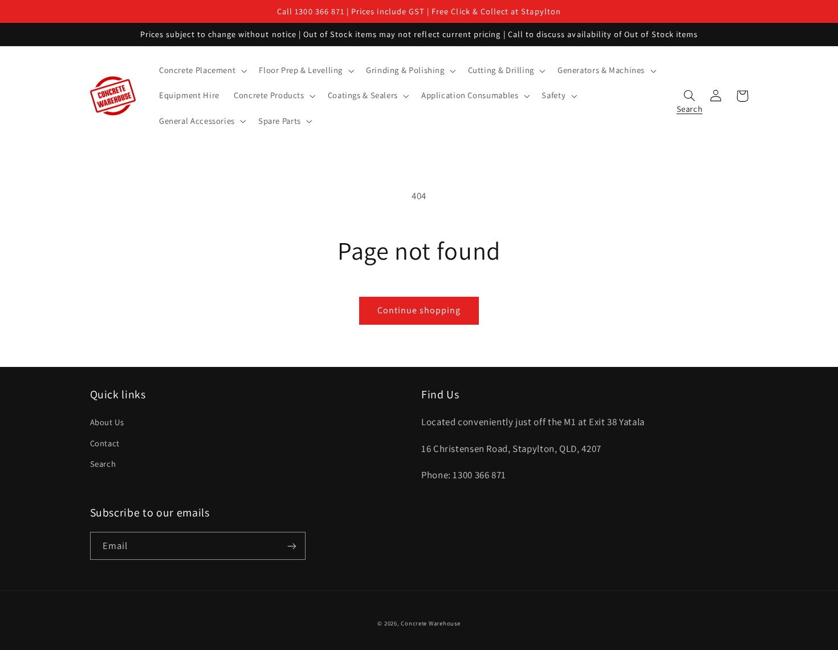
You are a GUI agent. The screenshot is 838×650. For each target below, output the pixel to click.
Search (103, 463)
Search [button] (690, 106)
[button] (201, 70)
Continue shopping (419, 310)
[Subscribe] (291, 546)
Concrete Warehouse (430, 623)
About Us (107, 422)
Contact (105, 443)
